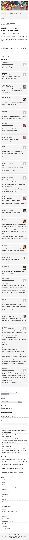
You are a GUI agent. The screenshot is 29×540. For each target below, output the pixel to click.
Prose (12, 536)
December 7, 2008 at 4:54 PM (7, 177)
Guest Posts (5, 504)
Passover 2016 (5, 518)
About (22, 15)
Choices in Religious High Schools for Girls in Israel (13, 472)
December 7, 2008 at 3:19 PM (7, 86)
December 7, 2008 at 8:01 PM (7, 246)
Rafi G (3, 123)
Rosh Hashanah (5, 523)
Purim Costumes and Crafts (8, 521)
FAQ (3, 496)
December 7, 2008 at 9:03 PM (7, 267)
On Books (4, 513)
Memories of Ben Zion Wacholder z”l (10, 511)
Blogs (3, 484)
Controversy (5, 494)
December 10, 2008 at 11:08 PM (8, 328)
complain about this (13, 43)
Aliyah (11, 13)
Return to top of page (14, 534)
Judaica (3, 18)
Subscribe (4, 526)
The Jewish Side (5, 85)
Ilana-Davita (4, 266)
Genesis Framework (21, 536)
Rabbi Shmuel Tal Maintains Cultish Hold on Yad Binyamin (14, 461)
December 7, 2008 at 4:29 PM (7, 125)
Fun (3, 501)
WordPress (13, 537)
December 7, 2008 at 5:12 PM (7, 198)
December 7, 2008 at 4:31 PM (7, 99)
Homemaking (10, 56)
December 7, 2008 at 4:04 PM (7, 64)
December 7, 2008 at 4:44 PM (7, 147)
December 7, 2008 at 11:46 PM (8, 280)
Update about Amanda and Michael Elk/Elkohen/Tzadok (14, 459)
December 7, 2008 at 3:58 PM (7, 112)
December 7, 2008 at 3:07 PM (7, 74)
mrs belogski (4, 278)
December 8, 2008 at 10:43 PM (8, 300)
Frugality (4, 499)
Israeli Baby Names (6, 15)
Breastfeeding (17, 13)
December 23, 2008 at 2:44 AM (8, 370)
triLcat (3, 219)
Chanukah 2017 (4, 13)
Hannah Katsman (15, 33)
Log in (17, 537)
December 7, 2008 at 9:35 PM (7, 257)
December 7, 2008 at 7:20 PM (7, 210)
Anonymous (4, 73)
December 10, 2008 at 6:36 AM (8, 316)
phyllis (3, 111)
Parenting (4, 516)
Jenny (3, 327)
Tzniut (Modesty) (16, 15)
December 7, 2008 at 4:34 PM (7, 137)
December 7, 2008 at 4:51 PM (7, 163)
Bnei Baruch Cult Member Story (9, 487)
